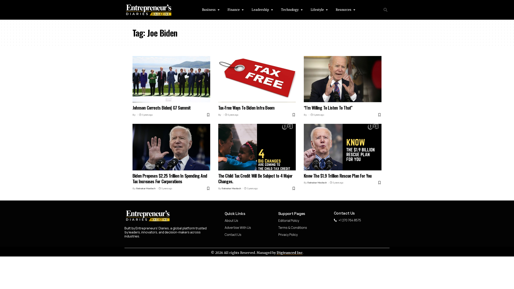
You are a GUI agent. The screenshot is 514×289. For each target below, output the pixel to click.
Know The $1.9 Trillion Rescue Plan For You (337, 175)
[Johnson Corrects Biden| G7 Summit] (171, 79)
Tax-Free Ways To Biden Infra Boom (246, 107)
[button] (386, 10)
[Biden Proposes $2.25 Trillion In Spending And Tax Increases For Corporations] (171, 147)
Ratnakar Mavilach (146, 188)
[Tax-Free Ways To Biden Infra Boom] (257, 79)
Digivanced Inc (290, 253)
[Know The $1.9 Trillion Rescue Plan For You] (342, 147)
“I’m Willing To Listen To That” (328, 107)
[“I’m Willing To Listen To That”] (342, 79)
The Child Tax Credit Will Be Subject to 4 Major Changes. (255, 178)
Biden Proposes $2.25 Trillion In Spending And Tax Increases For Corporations (170, 178)
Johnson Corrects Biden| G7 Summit (162, 107)
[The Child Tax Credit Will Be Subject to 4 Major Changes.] (257, 147)
